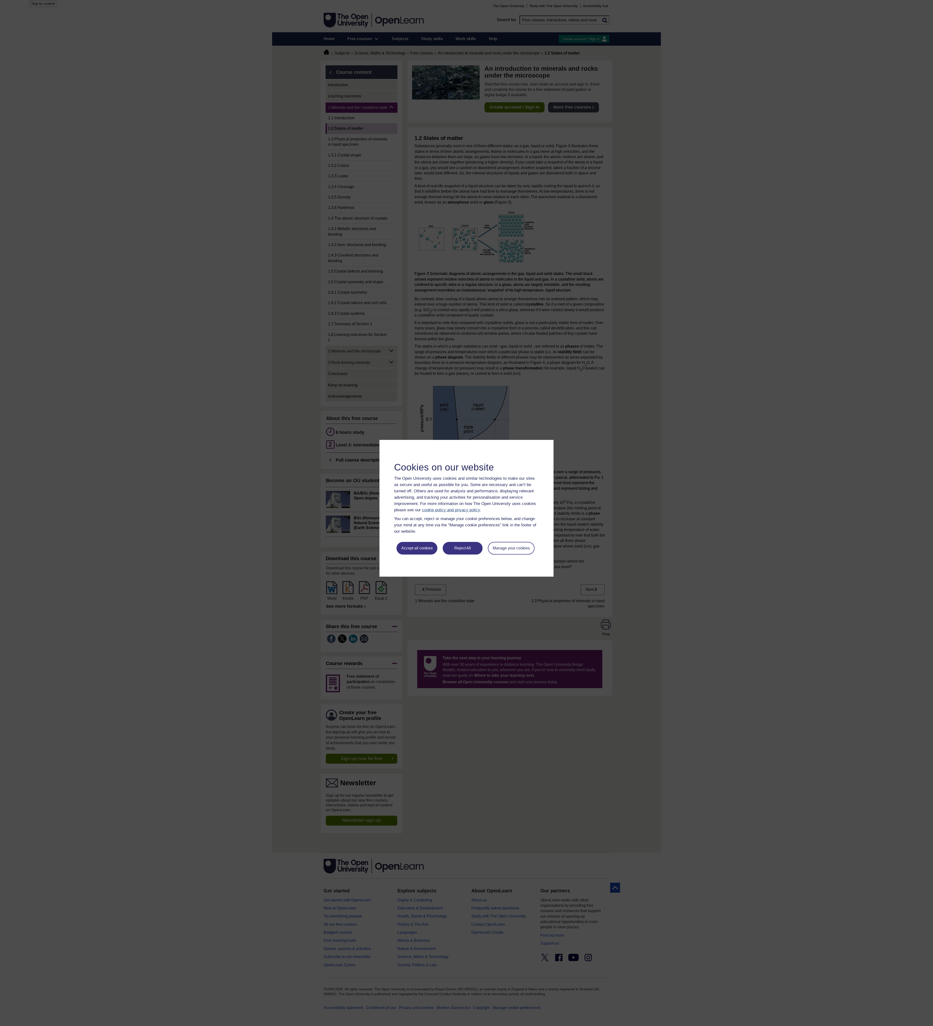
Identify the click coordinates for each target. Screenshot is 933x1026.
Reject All (462, 548)
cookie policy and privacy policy (451, 510)
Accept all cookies (417, 548)
